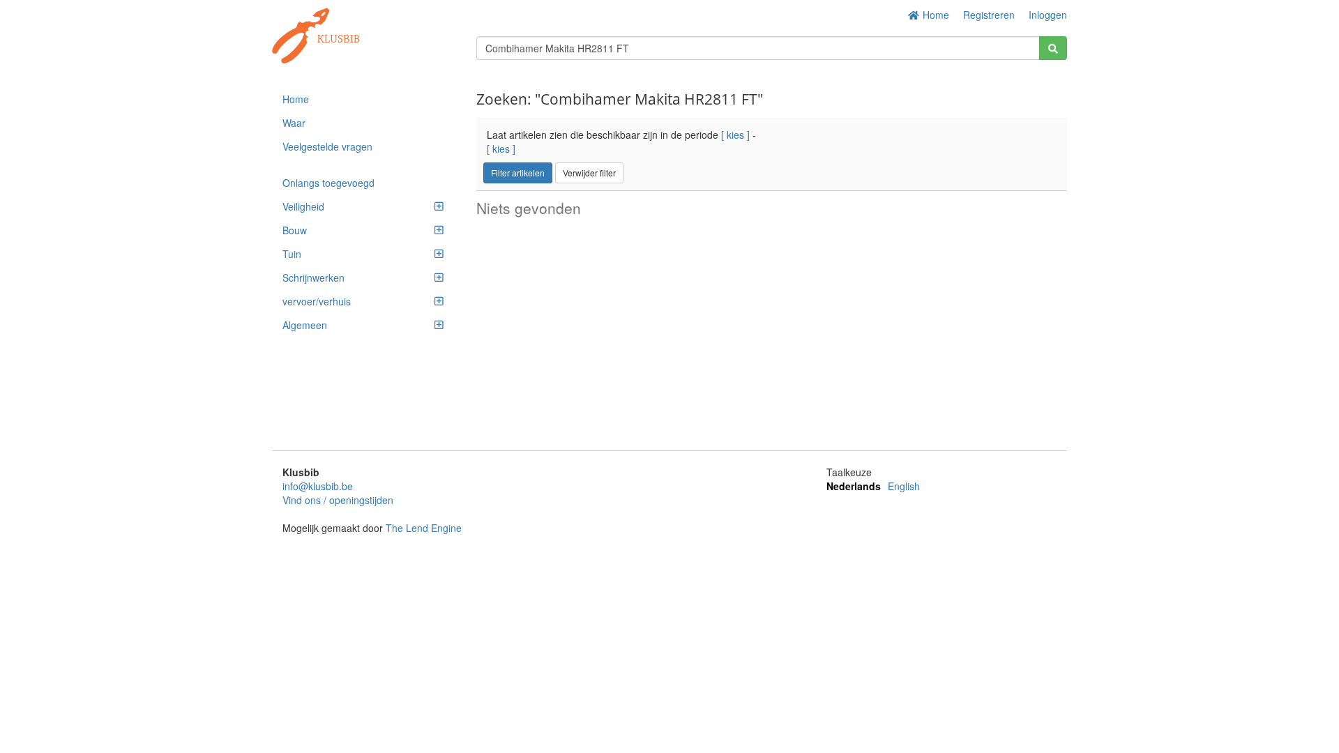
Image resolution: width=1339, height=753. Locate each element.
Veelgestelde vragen (327, 146)
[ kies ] (735, 135)
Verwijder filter (589, 172)
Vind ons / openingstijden (337, 500)
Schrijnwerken (313, 277)
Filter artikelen (518, 172)
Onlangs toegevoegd (328, 183)
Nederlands (853, 486)
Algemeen (304, 325)
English (904, 486)
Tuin (291, 254)
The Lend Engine (424, 528)
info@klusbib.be (317, 486)
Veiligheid (303, 206)
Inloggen (1048, 15)
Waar (293, 123)
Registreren (989, 15)
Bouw (294, 230)
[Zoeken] (1053, 48)
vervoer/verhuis (316, 301)
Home (934, 15)
